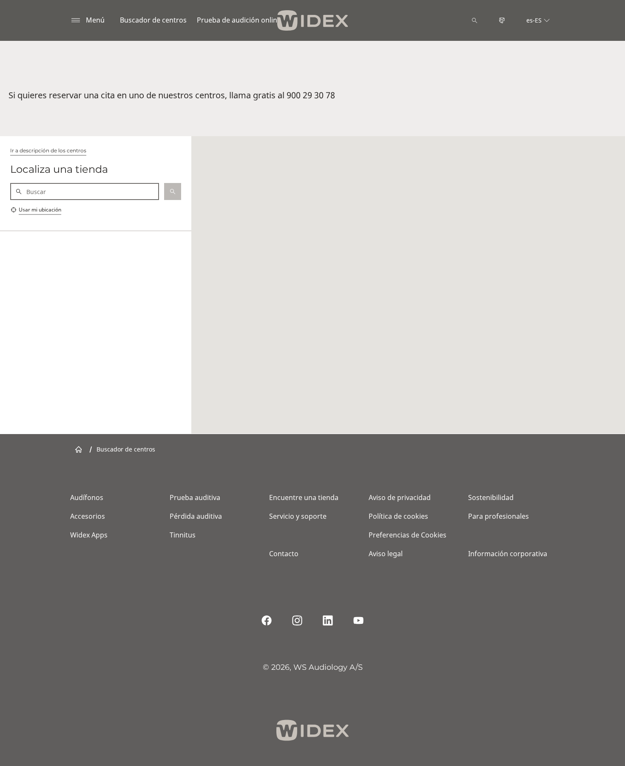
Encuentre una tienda (303, 497)
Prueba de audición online (239, 20)
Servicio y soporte (298, 516)
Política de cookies (398, 516)
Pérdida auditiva (196, 516)
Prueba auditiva (195, 497)
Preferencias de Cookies (407, 535)
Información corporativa (507, 553)
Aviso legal (386, 553)
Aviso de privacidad (400, 497)
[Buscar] (474, 20)
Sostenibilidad (491, 497)
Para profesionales (498, 516)
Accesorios (87, 516)
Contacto (283, 553)
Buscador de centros (153, 20)
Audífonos (86, 497)
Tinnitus (183, 535)
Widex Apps (89, 535)
